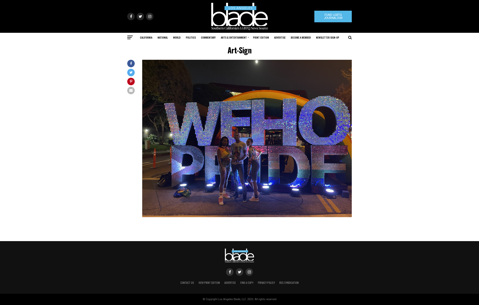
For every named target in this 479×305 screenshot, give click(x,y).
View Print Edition (209, 283)
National (163, 37)
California (146, 37)
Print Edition (261, 37)
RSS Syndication (289, 283)
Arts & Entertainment (234, 37)
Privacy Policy (266, 283)
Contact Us (187, 283)
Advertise (280, 37)
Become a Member (301, 37)
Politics (191, 37)
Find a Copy (246, 283)
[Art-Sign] (247, 216)
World (177, 37)
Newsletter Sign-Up (327, 37)
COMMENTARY (208, 37)
